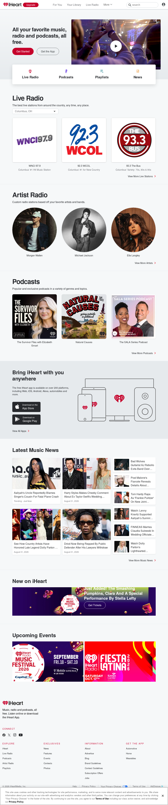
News (46, 748)
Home (129, 753)
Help (75, 786)
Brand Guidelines (93, 763)
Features (48, 753)
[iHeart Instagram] (14, 735)
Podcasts (6, 758)
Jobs (87, 778)
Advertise (89, 753)
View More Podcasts (142, 353)
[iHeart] (12, 4)
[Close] (162, 795)
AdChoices (155, 786)
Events (47, 758)
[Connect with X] (9, 735)
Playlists (6, 768)
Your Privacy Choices (111, 786)
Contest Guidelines (94, 768)
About (87, 748)
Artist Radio (8, 763)
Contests (48, 763)
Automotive (131, 748)
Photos (47, 768)
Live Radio (92, 5)
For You (57, 5)
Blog (87, 758)
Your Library (74, 5)
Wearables (131, 758)
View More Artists (144, 263)
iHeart (5, 748)
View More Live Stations (140, 176)
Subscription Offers (94, 773)
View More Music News (141, 560)
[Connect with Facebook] (3, 735)
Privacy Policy (89, 786)
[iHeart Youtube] (21, 735)
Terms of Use (139, 786)
